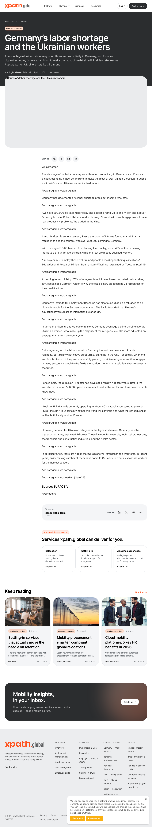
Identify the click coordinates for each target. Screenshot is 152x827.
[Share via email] (69, 159)
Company (79, 6)
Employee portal (63, 772)
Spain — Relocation (112, 789)
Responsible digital (49, 819)
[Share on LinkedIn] (54, 159)
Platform (48, 6)
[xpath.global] (18, 6)
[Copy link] (76, 159)
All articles (140, 592)
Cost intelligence (63, 767)
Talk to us (128, 702)
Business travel (86, 778)
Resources (96, 6)
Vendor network (62, 762)
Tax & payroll (85, 767)
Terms (53, 815)
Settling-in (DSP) (87, 772)
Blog (6, 21)
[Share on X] (61, 159)
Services (63, 6)
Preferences (94, 818)
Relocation (84, 753)
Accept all (78, 818)
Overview (59, 748)
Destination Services (18, 21)
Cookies (64, 815)
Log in (122, 6)
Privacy (43, 815)
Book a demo (138, 6)
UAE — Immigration (112, 774)
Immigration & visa (88, 748)
